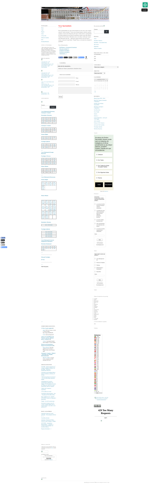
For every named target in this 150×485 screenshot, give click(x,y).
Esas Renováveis (97, 110)
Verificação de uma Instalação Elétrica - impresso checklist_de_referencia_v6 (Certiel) (48, 374)
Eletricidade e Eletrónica (46, 222)
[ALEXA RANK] (98, 397)
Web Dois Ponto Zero (98, 128)
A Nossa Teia (43, 35)
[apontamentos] (41, 102)
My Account (96, 44)
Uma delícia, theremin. (45, 418)
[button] (145, 4)
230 (53, 345)
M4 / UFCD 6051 (54, 184)
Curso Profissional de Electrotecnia (48, 177)
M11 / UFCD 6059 (50, 213)
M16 (54, 163)
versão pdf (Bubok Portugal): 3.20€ (46, 65)
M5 (43, 119)
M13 (43, 122)
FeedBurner (51, 459)
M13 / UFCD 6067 (43, 217)
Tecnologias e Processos (46, 156)
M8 (54, 119)
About (42, 33)
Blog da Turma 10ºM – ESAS (99, 98)
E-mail (77, 81)
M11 (51, 121)
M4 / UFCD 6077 (54, 202)
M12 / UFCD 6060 (54, 213)
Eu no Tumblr (96, 111)
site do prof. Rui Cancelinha (99, 124)
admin (44, 330)
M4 (54, 118)
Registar (42, 31)
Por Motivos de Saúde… (65, 50)
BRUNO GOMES (46, 357)
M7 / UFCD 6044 (48, 233)
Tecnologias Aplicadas (45, 141)
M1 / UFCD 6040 (43, 202)
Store (42, 39)
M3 (50, 118)
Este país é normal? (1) (64, 49)
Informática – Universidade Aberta (100, 42)
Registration (96, 46)
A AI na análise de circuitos (46, 391)
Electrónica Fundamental (46, 243)
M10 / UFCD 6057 (47, 213)
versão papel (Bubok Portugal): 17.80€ (47, 63)
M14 (47, 163)
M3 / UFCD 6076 (50, 202)
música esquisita (97, 121)
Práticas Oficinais (44, 166)
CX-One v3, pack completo (46, 328)
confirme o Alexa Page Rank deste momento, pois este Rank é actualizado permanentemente (101, 398)
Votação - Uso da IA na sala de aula (47, 401)
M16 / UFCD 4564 (47, 217)
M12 (54, 121)
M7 (50, 119)
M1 (43, 118)
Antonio (44, 341)
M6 (47, 119)
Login (42, 29)
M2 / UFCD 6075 (47, 202)
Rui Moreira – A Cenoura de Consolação (68, 47)
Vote (100, 239)
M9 (43, 121)
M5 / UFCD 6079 (43, 207)
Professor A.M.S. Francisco (99, 123)
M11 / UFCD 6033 (48, 225)
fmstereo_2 (96, 115)
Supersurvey (106, 191)
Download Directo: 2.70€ (45, 66)
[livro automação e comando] (41, 59)
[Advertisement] (49, 436)
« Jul (95, 91)
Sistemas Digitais (44, 134)
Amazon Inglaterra (44, 67)
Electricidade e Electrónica (46, 115)
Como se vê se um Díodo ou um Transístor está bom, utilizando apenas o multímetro (47, 338)
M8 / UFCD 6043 (48, 235)
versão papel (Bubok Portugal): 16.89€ (47, 75)
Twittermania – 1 (63, 53)
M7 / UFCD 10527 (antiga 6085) (50, 207)
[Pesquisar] (106, 31)
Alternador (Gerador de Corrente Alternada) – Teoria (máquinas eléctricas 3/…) (48, 415)
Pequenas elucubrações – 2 (46, 428)
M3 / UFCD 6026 (50, 184)
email (52, 447)
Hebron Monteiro (46, 347)
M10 (47, 121)
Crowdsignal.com (100, 244)
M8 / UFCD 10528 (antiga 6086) (54, 207)
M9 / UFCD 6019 (48, 236)
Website (77, 84)
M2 (47, 118)
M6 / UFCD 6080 (47, 207)
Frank (44, 334)
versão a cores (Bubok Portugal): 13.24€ (47, 85)
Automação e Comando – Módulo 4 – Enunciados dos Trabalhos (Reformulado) (48, 354)
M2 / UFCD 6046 (48, 231)
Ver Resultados (100, 242)
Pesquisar (43, 105)
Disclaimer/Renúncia (45, 41)
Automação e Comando (46, 125)
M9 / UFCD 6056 (43, 213)
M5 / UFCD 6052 (43, 188)
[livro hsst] (41, 92)
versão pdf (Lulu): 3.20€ (45, 62)
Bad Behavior (86, 482)
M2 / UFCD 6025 (47, 184)
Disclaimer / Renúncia (98, 40)
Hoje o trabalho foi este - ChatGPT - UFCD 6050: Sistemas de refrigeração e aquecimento (48, 398)
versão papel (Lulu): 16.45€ (45, 72)
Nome (77, 78)
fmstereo (95, 113)
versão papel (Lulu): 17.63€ (45, 61)
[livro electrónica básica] (41, 79)
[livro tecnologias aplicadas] (41, 70)
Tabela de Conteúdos (45, 37)
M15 (51, 163)
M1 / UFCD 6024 (43, 184)
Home (42, 27)
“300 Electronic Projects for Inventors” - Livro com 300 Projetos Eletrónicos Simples (48, 378)
